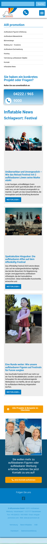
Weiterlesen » (13, 200)
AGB (35, 525)
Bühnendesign (9, 41)
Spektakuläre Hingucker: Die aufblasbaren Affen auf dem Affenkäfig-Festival (20, 259)
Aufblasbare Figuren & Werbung (15, 32)
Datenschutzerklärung (28, 531)
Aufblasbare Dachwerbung (13, 49)
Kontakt (7, 62)
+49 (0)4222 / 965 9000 (19, 515)
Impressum (15, 531)
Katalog (7, 54)
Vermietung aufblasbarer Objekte (15, 58)
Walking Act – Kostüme (12, 45)
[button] (42, 13)
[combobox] (17, 4)
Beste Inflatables (26, 525)
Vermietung (14, 525)
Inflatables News (10, 67)
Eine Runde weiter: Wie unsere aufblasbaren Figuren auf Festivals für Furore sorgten (23, 367)
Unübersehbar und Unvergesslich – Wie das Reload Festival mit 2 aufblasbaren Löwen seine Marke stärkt (23, 176)
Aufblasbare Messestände (13, 36)
